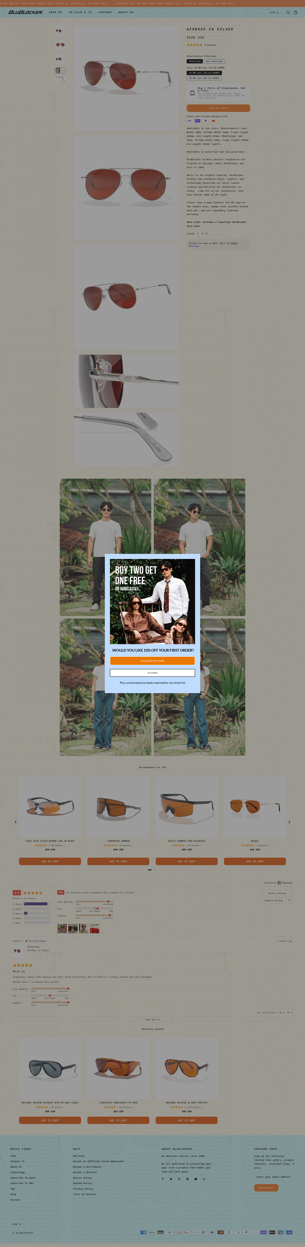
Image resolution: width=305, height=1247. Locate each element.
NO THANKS (152, 673)
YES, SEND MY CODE (152, 660)
